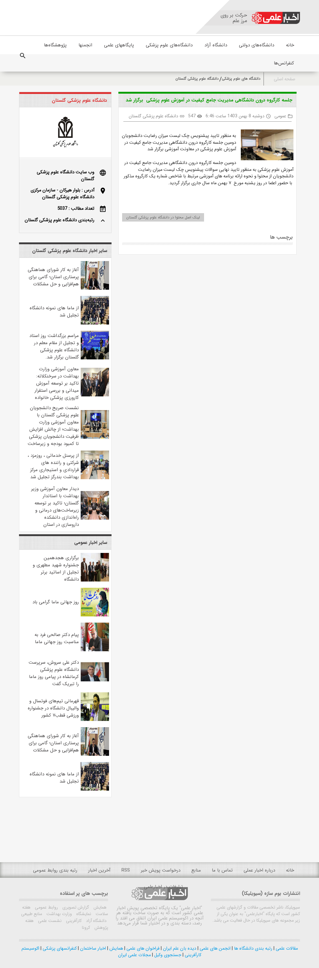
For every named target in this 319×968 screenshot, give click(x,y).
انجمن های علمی (214, 948)
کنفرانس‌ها (284, 63)
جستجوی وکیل (167, 955)
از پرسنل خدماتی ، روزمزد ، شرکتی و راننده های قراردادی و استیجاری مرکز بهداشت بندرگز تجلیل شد (53, 466)
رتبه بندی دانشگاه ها (252, 948)
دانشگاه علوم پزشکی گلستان (197, 79)
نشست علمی (49, 920)
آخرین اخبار (99, 870)
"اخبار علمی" (190, 908)
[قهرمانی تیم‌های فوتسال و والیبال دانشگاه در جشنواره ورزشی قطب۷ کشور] (95, 719)
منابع (196, 870)
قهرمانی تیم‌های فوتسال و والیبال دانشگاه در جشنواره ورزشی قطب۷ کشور (53, 708)
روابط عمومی (46, 907)
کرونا (86, 927)
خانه (290, 45)
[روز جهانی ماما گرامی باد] (95, 615)
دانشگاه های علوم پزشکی (241, 79)
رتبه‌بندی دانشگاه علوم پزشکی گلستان (59, 220)
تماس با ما (222, 870)
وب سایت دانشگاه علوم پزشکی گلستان (65, 176)
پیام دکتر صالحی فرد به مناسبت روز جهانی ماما (57, 638)
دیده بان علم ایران (179, 948)
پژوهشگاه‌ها (55, 45)
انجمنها (85, 45)
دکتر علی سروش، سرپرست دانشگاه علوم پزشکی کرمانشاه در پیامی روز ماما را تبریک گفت (54, 673)
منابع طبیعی (31, 913)
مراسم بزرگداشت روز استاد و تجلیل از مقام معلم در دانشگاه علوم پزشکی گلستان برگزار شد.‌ (54, 346)
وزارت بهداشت (58, 913)
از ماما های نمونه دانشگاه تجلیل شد (54, 311)
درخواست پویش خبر (160, 870)
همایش (99, 907)
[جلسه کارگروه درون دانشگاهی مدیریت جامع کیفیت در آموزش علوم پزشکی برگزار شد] (264, 146)
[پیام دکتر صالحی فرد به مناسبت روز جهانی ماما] (95, 650)
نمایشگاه (83, 913)
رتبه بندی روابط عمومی (55, 870)
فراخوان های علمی (142, 948)
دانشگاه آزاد (215, 45)
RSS (125, 870)
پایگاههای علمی (119, 45)
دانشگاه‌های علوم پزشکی (169, 45)
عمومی (280, 116)
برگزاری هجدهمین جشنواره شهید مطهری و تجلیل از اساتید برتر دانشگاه (56, 568)
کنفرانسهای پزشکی (59, 948)
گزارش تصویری (75, 907)
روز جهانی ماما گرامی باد (55, 602)
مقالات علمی (286, 948)
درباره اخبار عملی (259, 870)
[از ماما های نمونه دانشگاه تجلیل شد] (95, 323)
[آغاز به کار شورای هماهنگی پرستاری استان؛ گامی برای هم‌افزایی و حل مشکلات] (95, 288)
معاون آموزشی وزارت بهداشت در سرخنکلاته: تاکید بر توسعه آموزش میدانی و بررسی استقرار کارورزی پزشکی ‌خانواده (57, 383)
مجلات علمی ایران (134, 955)
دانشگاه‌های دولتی (256, 45)
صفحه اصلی (284, 79)
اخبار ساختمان (92, 948)
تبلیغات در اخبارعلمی (163, 887)
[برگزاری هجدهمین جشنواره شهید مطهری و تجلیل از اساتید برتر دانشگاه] (95, 580)
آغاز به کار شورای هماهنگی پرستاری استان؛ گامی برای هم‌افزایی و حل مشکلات (53, 277)
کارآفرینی (73, 920)
